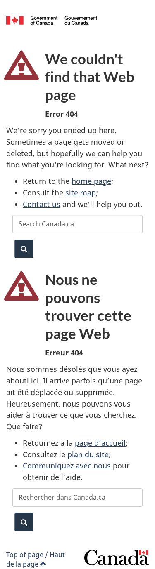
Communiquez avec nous (67, 465)
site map (80, 193)
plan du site (88, 454)
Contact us (41, 204)
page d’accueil (100, 443)
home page (91, 181)
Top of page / (35, 559)
